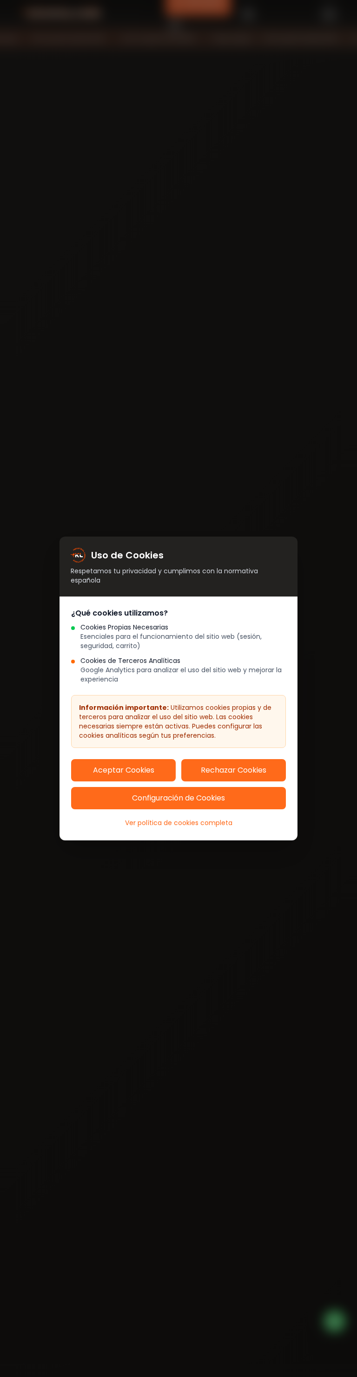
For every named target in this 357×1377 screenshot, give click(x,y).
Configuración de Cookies (178, 798)
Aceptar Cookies (123, 770)
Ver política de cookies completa (178, 822)
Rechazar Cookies (233, 770)
